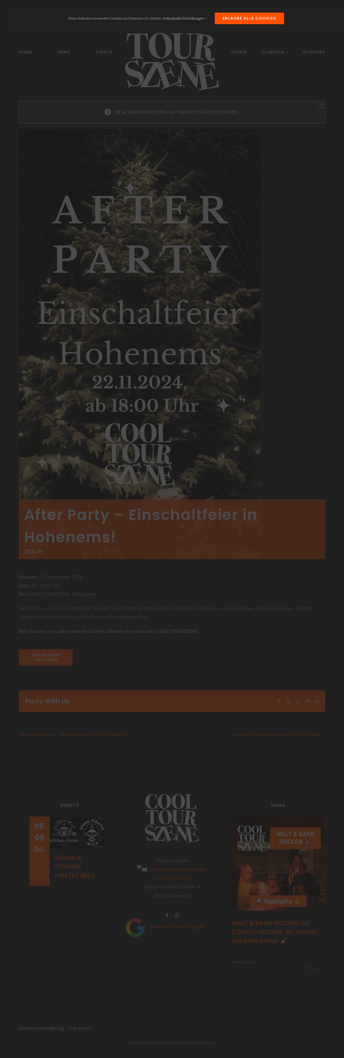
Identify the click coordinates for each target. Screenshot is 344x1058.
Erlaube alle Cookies (249, 18)
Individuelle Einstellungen (184, 18)
